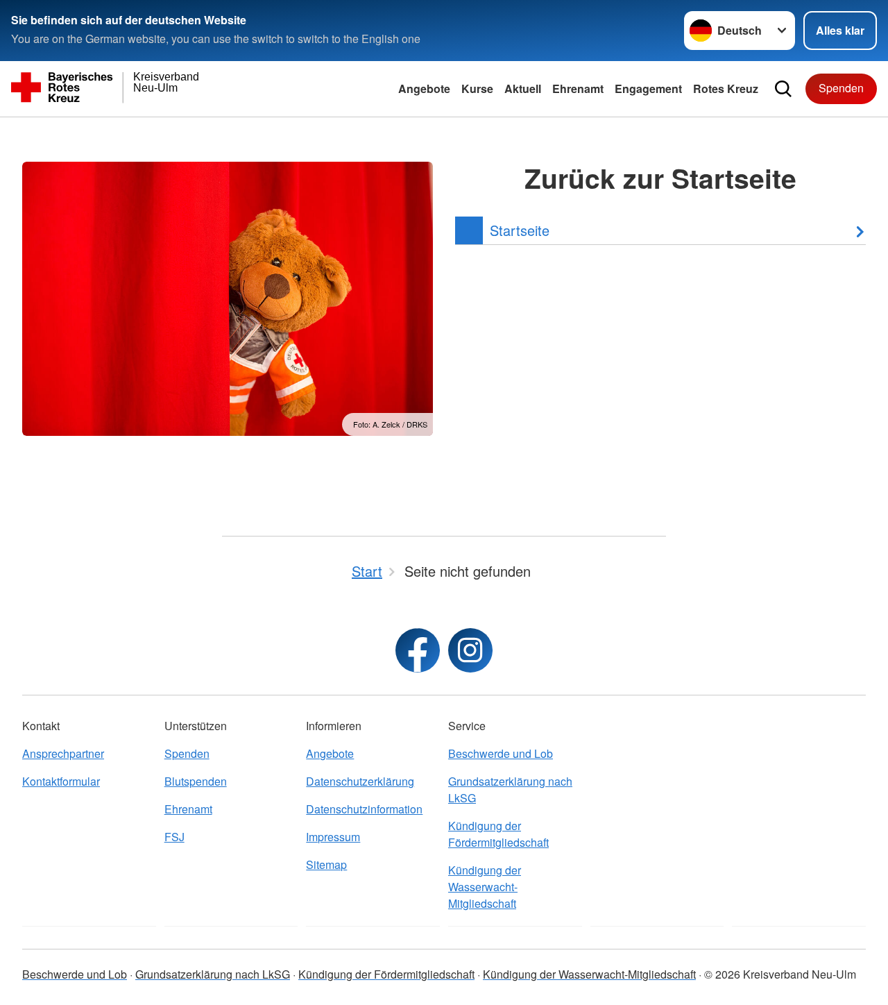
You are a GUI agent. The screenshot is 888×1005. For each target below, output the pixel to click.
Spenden (841, 88)
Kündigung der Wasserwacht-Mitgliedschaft (484, 886)
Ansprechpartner (63, 753)
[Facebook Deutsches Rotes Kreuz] (417, 650)
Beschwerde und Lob (500, 753)
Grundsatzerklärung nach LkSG (510, 789)
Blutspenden (195, 781)
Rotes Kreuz (725, 88)
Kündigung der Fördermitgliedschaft (498, 834)
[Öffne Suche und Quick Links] (783, 89)
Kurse (477, 88)
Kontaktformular (61, 781)
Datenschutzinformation (364, 809)
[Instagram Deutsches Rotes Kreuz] (470, 650)
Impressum (333, 837)
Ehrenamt (578, 88)
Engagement (648, 88)
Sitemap (326, 864)
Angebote (424, 88)
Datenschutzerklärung (360, 781)
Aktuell (522, 88)
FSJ (174, 837)
